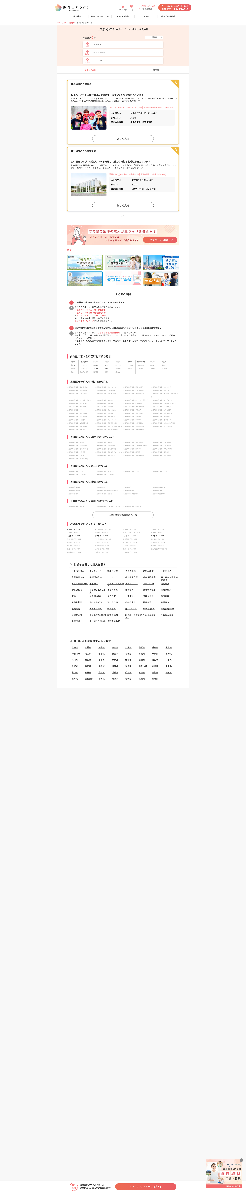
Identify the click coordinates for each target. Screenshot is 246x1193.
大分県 (115, 679)
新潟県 (155, 654)
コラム (146, 16)
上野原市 (72, 23)
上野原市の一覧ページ (84, 321)
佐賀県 (142, 679)
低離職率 (165, 596)
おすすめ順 (90, 69)
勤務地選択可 (96, 602)
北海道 (75, 647)
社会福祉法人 (78, 571)
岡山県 (169, 666)
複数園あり (166, 602)
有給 (74, 596)
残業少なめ (148, 596)
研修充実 (147, 602)
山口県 (75, 672)
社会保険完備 (149, 577)
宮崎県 (128, 679)
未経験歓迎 (166, 590)
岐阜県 (155, 660)
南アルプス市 (141, 362)
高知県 (155, 672)
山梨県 (64, 23)
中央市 (107, 365)
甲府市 (73, 362)
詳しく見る (123, 138)
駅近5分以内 (95, 596)
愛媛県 (115, 672)
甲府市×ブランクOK (73, 529)
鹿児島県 (89, 679)
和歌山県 (143, 666)
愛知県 (128, 660)
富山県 (88, 660)
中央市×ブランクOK (157, 536)
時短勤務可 (148, 571)
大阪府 (75, 666)
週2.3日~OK (131, 609)
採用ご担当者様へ (169, 16)
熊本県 (75, 679)
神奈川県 (76, 654)
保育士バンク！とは (100, 16)
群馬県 (142, 654)
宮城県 (88, 647)
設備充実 (76, 609)
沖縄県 (155, 679)
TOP (58, 23)
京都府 (102, 666)
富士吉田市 (84, 362)
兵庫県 (88, 666)
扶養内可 (111, 596)
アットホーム (96, 609)
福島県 (102, 647)
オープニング (131, 583)
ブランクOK (148, 583)
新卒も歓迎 (112, 571)
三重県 (169, 660)
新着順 (156, 69)
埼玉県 (88, 654)
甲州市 (95, 365)
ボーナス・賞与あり (115, 584)
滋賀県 (115, 666)
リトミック (112, 577)
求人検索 (77, 16)
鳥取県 (102, 672)
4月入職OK (77, 590)
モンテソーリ (96, 571)
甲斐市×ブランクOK (73, 536)
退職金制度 (77, 602)
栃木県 (128, 654)
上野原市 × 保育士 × (91, 310)
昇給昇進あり (131, 602)
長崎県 (102, 679)
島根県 (88, 672)
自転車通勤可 (113, 621)
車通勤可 (94, 583)
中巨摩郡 (95, 368)
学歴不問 (76, 621)
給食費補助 (112, 615)
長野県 (169, 654)
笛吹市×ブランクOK (101, 536)
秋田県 (155, 647)
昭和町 (107, 368)
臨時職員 (165, 583)
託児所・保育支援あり (133, 616)
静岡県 (142, 660)
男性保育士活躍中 (80, 583)
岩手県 (128, 647)
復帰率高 (111, 609)
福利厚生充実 (131, 577)
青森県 (115, 647)
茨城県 (115, 654)
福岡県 (169, 672)
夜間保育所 (112, 590)
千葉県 (102, 654)
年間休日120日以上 (98, 591)
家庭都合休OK (167, 609)
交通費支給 (77, 615)
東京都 (169, 647)
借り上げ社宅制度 (98, 615)
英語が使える (96, 577)
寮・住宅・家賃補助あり (169, 578)
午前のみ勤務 (149, 615)
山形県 (142, 647)
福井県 (115, 660)
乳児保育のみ (78, 577)
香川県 (128, 672)
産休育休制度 (149, 590)
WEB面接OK (149, 609)
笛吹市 (73, 365)
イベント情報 (123, 16)
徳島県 (142, 672)
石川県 (75, 660)
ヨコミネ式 (130, 571)
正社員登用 (112, 602)
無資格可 (129, 590)
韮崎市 (130, 362)
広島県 (155, 666)
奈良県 (128, 666)
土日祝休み (166, 571)
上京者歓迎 (130, 596)
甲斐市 (164, 362)
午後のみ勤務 (167, 615)
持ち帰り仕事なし (98, 621)
